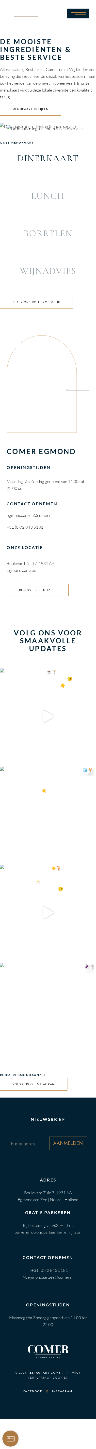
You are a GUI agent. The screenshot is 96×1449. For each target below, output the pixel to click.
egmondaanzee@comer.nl (29, 515)
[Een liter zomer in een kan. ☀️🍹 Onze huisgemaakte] (48, 913)
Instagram (62, 1391)
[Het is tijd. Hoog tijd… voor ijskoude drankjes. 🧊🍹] (48, 814)
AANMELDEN (68, 1143)
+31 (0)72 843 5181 (25, 527)
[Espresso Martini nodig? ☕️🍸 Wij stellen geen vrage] (48, 716)
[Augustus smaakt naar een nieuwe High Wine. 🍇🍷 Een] (48, 1011)
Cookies (60, 1377)
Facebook (32, 1391)
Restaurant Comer (45, 1372)
